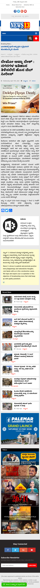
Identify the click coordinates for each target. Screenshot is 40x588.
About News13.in (17, 5)
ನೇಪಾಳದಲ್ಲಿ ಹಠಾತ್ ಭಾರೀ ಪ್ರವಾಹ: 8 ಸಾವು (23, 405)
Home (8, 5)
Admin (34, 81)
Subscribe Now (20, 7)
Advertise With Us (29, 5)
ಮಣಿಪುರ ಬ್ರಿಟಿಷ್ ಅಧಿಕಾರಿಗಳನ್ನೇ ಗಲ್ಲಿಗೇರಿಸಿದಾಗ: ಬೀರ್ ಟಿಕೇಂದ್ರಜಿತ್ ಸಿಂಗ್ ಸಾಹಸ (25, 381)
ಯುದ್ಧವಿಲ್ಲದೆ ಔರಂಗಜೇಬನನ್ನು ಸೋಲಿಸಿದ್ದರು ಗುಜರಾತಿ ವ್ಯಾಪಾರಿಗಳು (24, 334)
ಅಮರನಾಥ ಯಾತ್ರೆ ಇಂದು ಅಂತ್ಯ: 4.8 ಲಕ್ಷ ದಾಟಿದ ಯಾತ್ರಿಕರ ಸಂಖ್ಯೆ (25, 298)
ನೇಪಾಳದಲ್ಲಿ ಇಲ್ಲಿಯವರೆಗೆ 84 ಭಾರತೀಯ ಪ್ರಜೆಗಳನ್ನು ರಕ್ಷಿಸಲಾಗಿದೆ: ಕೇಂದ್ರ (25, 309)
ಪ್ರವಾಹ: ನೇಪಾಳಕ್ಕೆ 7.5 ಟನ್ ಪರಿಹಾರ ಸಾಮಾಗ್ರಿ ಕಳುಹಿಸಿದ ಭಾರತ (23, 356)
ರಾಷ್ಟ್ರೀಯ (25, 81)
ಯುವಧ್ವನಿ (15, 339)
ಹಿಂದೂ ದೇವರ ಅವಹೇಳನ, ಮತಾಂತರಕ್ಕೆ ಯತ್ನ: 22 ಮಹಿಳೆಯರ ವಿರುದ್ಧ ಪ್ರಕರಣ (25, 393)
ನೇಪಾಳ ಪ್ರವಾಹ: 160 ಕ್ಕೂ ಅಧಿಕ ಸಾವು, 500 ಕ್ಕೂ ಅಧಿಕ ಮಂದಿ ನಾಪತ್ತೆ (25, 369)
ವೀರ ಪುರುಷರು (14, 386)
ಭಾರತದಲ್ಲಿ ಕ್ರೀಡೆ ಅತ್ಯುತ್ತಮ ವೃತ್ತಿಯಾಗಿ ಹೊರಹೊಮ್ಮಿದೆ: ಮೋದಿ (25, 345)
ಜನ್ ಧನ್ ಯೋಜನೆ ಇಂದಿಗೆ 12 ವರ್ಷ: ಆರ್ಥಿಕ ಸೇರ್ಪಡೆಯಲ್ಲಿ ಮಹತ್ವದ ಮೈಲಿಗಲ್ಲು (24, 321)
